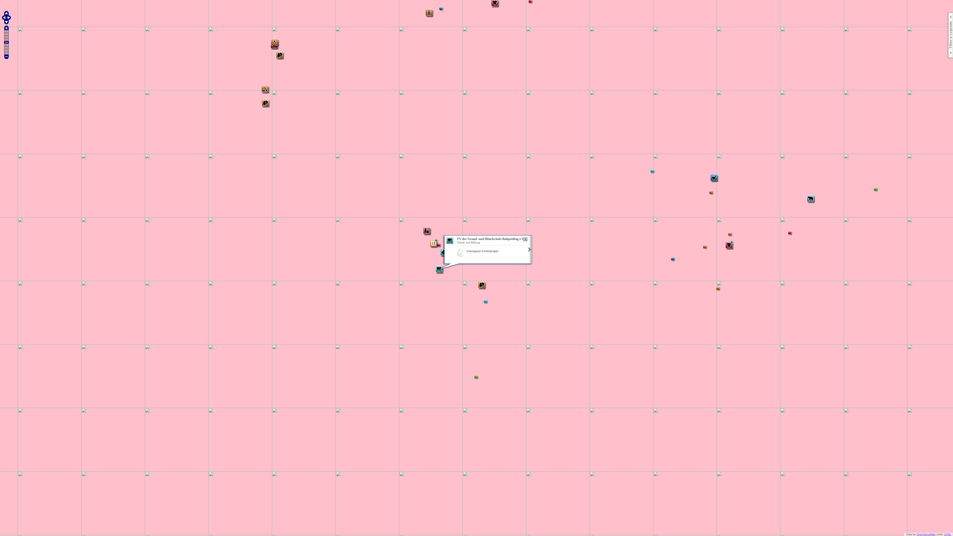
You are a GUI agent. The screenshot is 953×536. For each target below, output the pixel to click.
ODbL (947, 534)
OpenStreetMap (926, 534)
